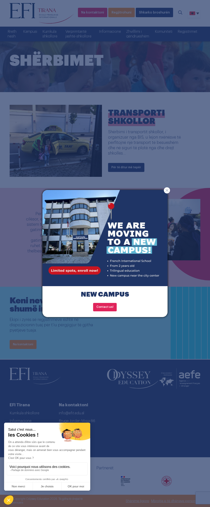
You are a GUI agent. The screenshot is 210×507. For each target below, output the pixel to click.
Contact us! (104, 307)
